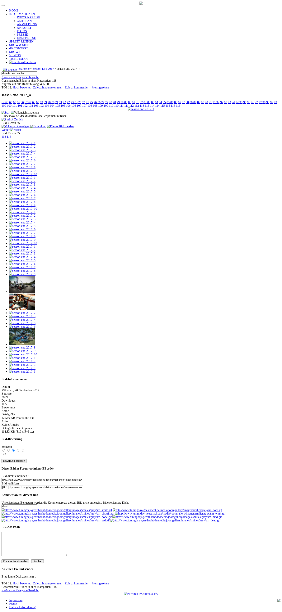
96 (248, 102)
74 (79, 102)
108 (89, 105)
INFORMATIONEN (22, 14)
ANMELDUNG (27, 24)
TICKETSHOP (18, 58)
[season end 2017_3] (22, 150)
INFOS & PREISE (28, 17)
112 (131, 105)
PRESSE (22, 34)
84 (156, 102)
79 (118, 102)
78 (110, 102)
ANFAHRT (24, 27)
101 (14, 105)
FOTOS (22, 31)
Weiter (5, 129)
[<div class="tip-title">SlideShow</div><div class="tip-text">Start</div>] (6, 112)
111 (121, 105)
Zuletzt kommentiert (77, 87)
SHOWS (14, 51)
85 (164, 102)
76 (95, 102)
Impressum (15, 600)
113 (142, 105)
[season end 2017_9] (22, 170)
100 (4, 105)
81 (133, 102)
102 (25, 105)
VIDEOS (15, 55)
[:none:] (57, 517)
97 (256, 102)
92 (217, 102)
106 (68, 105)
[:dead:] (165, 520)
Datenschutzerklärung (22, 607)
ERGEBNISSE (26, 38)
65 (10, 102)
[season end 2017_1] (22, 143)
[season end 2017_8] (22, 167)
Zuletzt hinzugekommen (47, 87)
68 (33, 102)
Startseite (24, 68)
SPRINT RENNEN (21, 41)
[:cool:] (167, 510)
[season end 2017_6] (22, 160)
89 (194, 102)
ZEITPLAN (24, 20)
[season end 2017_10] (23, 174)
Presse (13, 603)
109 (100, 105)
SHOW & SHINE (20, 45)
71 (56, 102)
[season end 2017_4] (141, 109)
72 (64, 102)
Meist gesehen (100, 87)
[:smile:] (57, 510)
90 (202, 102)
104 (47, 105)
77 (102, 102)
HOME (13, 10)
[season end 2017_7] (22, 163)
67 (26, 102)
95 (240, 102)
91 (210, 102)
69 (41, 102)
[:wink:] (170, 513)
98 (264, 102)
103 (36, 105)
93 (225, 102)
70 (49, 102)
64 (3, 102)
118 (4, 136)
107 (79, 105)
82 (141, 102)
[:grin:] (58, 513)
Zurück (18, 119)
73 (72, 102)
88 (187, 102)
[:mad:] (167, 517)
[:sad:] (56, 520)
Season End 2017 (43, 68)
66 (18, 102)
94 (233, 102)
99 (271, 102)
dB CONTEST (18, 48)
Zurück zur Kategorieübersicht (20, 77)
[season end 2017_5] (22, 157)
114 (152, 105)
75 (87, 102)
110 (111, 105)
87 (179, 102)
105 (57, 105)
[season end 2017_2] (22, 146)
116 (173, 105)
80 (125, 102)
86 (171, 102)
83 (148, 102)
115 (162, 105)
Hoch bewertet (22, 87)
